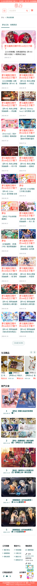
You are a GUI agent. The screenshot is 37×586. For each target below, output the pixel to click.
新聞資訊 (13, 25)
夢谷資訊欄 (10, 17)
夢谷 (2, 17)
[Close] (33, 566)
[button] (32, 11)
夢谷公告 (5, 25)
